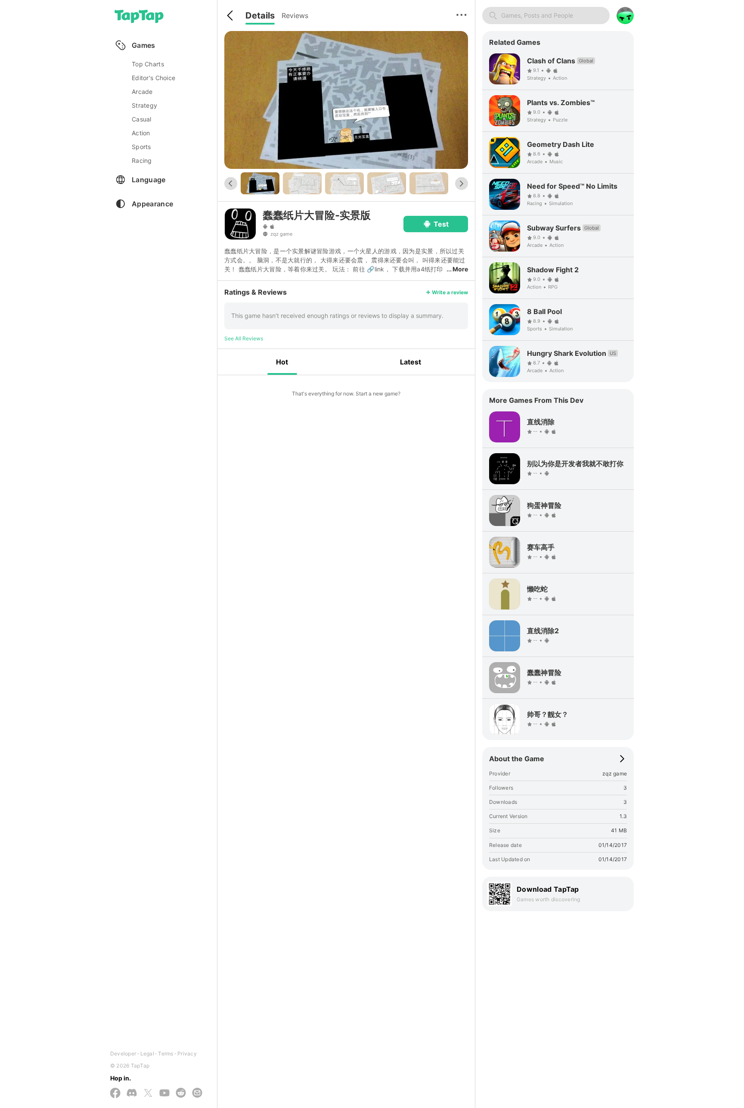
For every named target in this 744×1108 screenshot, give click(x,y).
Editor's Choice (153, 77)
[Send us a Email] (197, 1093)
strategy (144, 105)
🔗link (375, 269)
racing (142, 160)
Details (260, 15)
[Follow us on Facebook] (115, 1093)
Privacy (187, 1053)
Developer (123, 1053)
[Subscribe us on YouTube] (164, 1093)
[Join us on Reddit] (181, 1093)
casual (142, 119)
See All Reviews (243, 338)
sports (141, 146)
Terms (165, 1053)
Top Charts (148, 64)
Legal (147, 1053)
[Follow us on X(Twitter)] (148, 1093)
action (141, 133)
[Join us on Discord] (132, 1093)
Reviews (295, 15)
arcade (142, 91)
